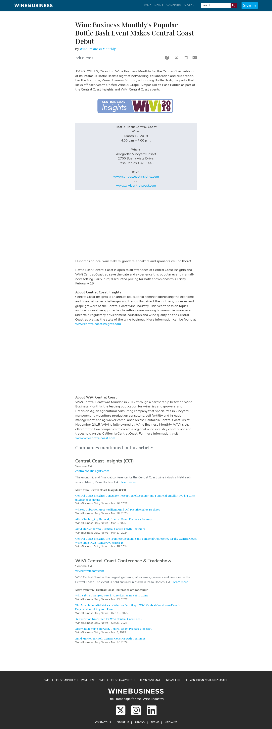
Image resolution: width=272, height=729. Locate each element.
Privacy (140, 722)
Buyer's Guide (209, 680)
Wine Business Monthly (98, 49)
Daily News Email (149, 680)
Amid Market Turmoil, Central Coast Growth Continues (110, 528)
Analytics (115, 680)
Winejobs (173, 5)
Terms (155, 722)
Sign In (249, 5)
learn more (128, 482)
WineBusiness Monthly (59, 680)
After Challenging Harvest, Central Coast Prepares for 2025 (113, 519)
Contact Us (103, 722)
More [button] (188, 5)
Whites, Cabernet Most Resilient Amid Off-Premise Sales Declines (117, 509)
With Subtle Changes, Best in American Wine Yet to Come (111, 595)
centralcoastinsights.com (92, 471)
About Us (122, 722)
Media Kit (171, 722)
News (159, 5)
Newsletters (175, 680)
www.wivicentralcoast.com (136, 185)
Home (147, 5)
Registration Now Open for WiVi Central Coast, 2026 (108, 619)
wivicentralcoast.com (89, 571)
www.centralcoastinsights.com (136, 176)
